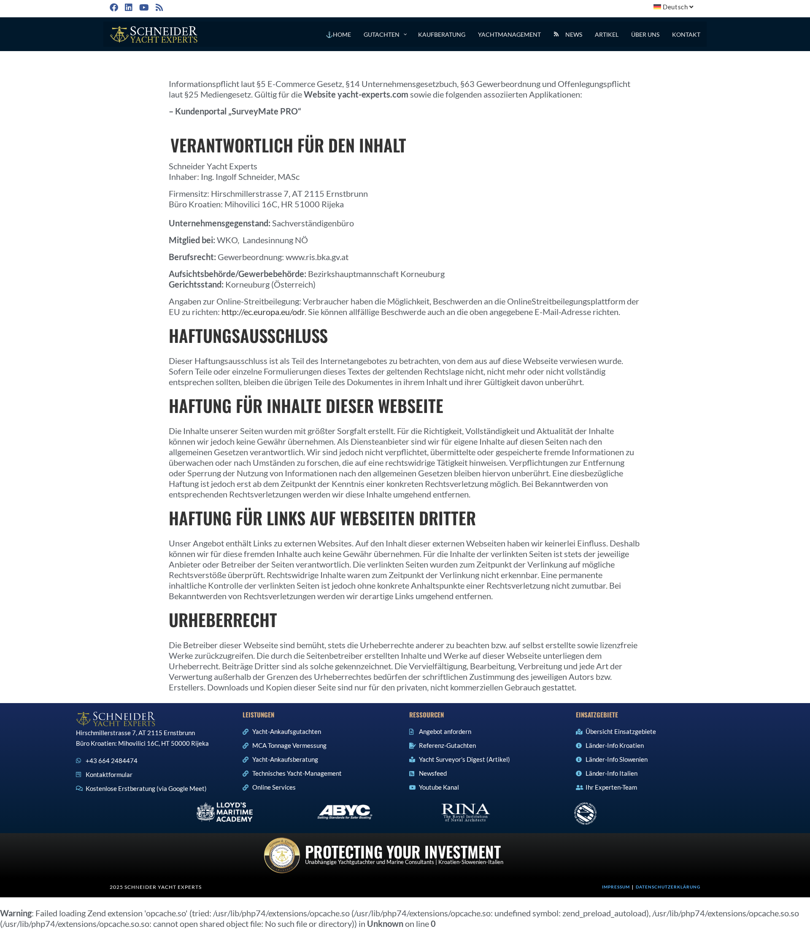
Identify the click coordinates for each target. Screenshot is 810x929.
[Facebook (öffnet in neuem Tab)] (115, 7)
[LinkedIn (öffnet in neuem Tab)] (128, 7)
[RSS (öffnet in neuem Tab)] (158, 7)
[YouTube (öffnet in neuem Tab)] (143, 7)
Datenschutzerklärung (668, 886)
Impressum (616, 886)
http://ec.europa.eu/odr (263, 312)
